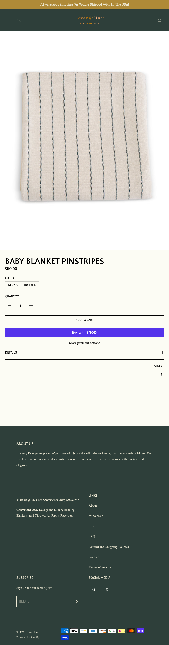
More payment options (84, 343)
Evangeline (32, 632)
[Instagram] (93, 589)
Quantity (12, 296)
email (24, 602)
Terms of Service (100, 567)
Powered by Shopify (27, 637)
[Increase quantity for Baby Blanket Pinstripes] (31, 305)
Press (92, 526)
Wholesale (96, 516)
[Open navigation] (9, 20)
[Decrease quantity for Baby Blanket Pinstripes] (9, 305)
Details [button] (11, 352)
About (93, 505)
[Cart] (159, 20)
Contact (94, 557)
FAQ (92, 536)
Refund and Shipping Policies (109, 546)
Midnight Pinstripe (22, 285)
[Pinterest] (107, 589)
